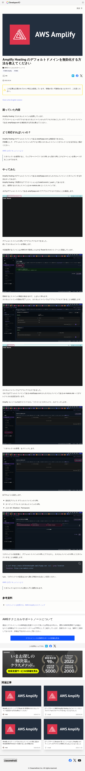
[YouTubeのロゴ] (79, 760)
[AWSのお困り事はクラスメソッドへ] (42, 664)
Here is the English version (12, 100)
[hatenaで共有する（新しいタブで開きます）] (73, 75)
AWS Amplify (8, 71)
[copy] (79, 563)
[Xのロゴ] (74, 760)
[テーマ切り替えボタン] (83, 2)
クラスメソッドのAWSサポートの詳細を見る (42, 638)
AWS (16, 71)
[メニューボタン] (3, 2)
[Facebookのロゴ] (70, 760)
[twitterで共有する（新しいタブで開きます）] (81, 75)
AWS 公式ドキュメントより (12, 151)
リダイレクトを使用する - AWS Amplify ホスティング (25, 605)
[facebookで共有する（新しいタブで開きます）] (77, 75)
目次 (78, 8)
